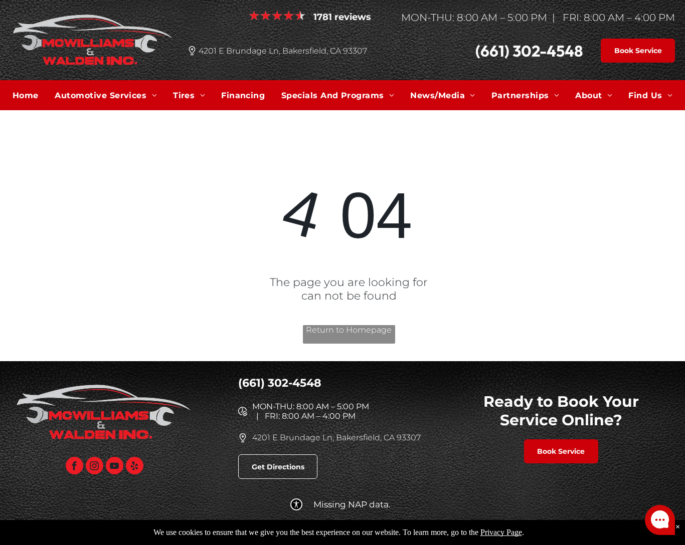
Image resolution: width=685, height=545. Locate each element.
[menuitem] (25, 95)
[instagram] (94, 467)
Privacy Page (501, 532)
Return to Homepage (349, 330)
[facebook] (74, 467)
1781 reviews (342, 17)
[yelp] (134, 467)
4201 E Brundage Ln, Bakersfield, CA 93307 (283, 51)
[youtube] (114, 467)
